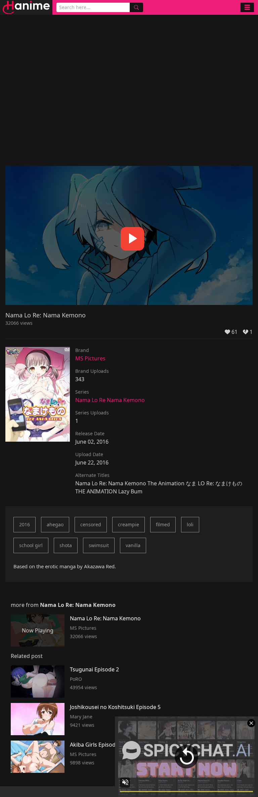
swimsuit (99, 545)
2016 (24, 524)
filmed (163, 524)
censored (90, 524)
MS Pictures (90, 358)
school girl (31, 545)
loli (190, 524)
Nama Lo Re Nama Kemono (110, 400)
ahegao (55, 524)
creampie (128, 524)
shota (65, 545)
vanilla (133, 545)
